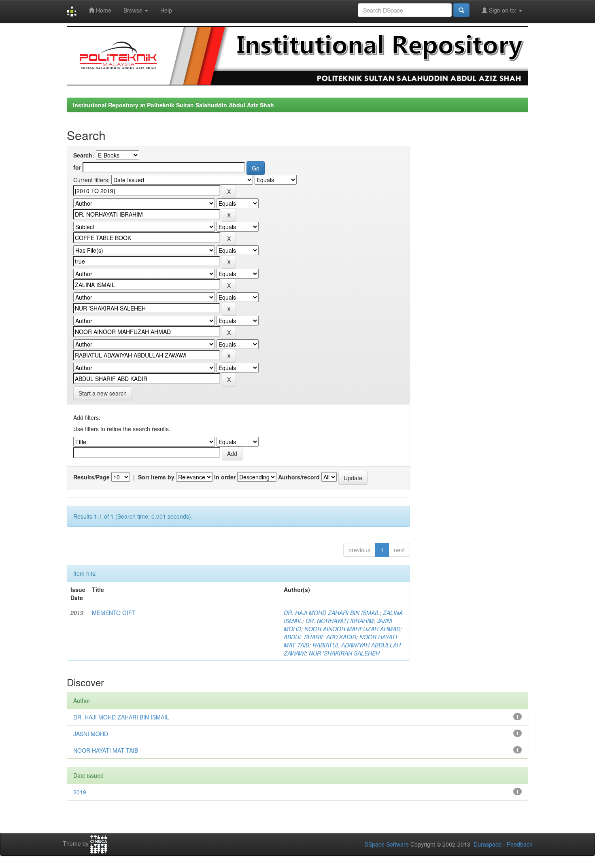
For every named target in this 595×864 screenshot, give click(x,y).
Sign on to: (502, 10)
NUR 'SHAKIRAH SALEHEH (344, 653)
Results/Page (91, 477)
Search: (83, 155)
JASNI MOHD (90, 734)
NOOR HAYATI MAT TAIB (105, 750)
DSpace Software (386, 844)
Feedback (519, 844)
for (77, 167)
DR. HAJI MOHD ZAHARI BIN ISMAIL (332, 613)
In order (225, 477)
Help (166, 10)
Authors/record (299, 477)
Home (102, 10)
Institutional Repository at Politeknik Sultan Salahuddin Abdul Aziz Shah (173, 105)
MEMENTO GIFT (114, 613)
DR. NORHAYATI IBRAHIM (340, 621)
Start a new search (103, 393)
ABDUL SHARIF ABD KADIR (320, 637)
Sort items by (156, 477)
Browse (133, 10)
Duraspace (488, 844)
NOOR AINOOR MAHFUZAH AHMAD (352, 629)
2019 (79, 792)
